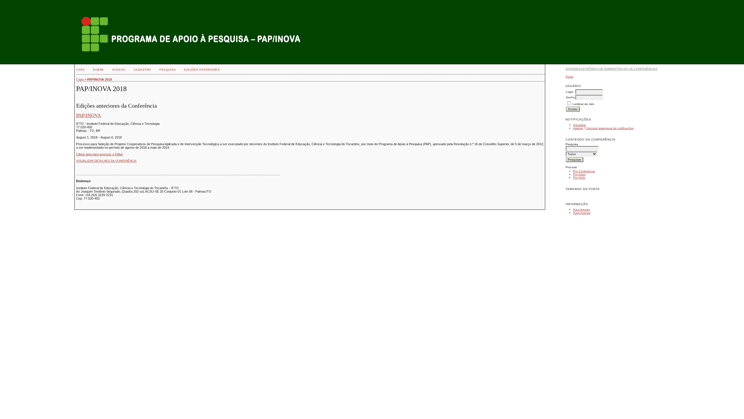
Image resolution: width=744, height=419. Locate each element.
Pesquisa (167, 69)
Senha (570, 97)
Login (569, 91)
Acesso (119, 69)
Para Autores (582, 212)
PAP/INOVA (88, 115)
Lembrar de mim (583, 104)
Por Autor (579, 174)
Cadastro (142, 69)
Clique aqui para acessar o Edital (99, 154)
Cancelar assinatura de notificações (610, 128)
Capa (80, 69)
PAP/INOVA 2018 (99, 79)
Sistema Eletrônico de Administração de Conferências (611, 68)
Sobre (98, 69)
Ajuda (569, 76)
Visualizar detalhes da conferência (106, 160)
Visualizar (579, 125)
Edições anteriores (202, 69)
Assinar (578, 128)
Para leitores (581, 209)
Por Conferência (584, 171)
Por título (579, 177)
